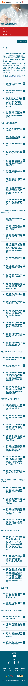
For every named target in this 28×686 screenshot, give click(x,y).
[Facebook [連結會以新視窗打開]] (14, 664)
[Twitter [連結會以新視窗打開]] (19, 664)
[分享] (14, 2)
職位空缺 (17, 670)
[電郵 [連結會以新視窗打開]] (9, 664)
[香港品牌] (9, 676)
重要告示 (17, 668)
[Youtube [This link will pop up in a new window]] (14, 658)
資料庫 (14, 671)
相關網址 (23, 668)
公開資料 (11, 670)
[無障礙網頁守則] (20, 676)
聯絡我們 (5, 668)
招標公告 (23, 670)
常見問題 (5, 31)
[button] (14, 54)
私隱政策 (5, 670)
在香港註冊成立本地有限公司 (16, 77)
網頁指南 (11, 668)
